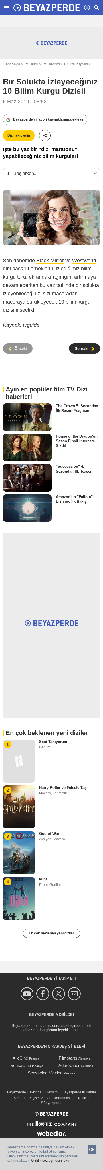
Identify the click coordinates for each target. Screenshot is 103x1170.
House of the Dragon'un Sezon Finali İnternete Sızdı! (77, 441)
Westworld (84, 260)
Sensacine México (45, 1072)
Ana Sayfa (13, 64)
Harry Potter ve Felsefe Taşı (63, 787)
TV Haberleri (51, 64)
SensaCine (20, 1065)
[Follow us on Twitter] (59, 993)
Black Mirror (50, 260)
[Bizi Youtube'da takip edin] (28, 993)
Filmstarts (68, 1057)
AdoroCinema (71, 1065)
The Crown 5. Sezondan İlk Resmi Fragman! (77, 408)
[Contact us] (75, 993)
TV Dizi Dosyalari (76, 64)
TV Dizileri (31, 64)
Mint (43, 879)
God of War (49, 833)
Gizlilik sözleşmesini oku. (50, 1161)
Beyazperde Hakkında (24, 1092)
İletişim (52, 1092)
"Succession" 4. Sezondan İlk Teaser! (74, 468)
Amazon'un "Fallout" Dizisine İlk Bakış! (74, 499)
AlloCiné (20, 1057)
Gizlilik (81, 1098)
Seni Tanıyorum (53, 742)
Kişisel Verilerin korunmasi (50, 1098)
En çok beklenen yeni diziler (51, 933)
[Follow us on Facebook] (43, 993)
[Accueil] (46, 7)
